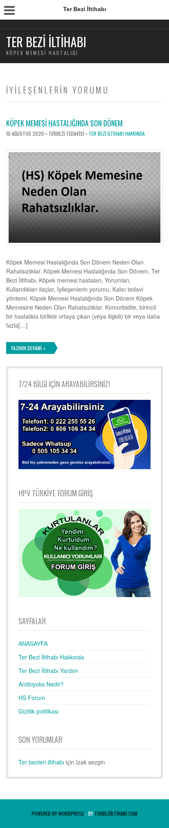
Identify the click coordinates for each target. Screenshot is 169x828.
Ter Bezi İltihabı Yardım (48, 670)
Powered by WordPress (58, 813)
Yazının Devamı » (28, 347)
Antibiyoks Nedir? (41, 684)
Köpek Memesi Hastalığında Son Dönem (64, 123)
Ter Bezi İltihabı (46, 41)
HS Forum (31, 697)
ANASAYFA (33, 643)
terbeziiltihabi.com (115, 813)
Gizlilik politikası (38, 711)
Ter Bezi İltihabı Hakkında (117, 133)
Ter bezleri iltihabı (41, 762)
